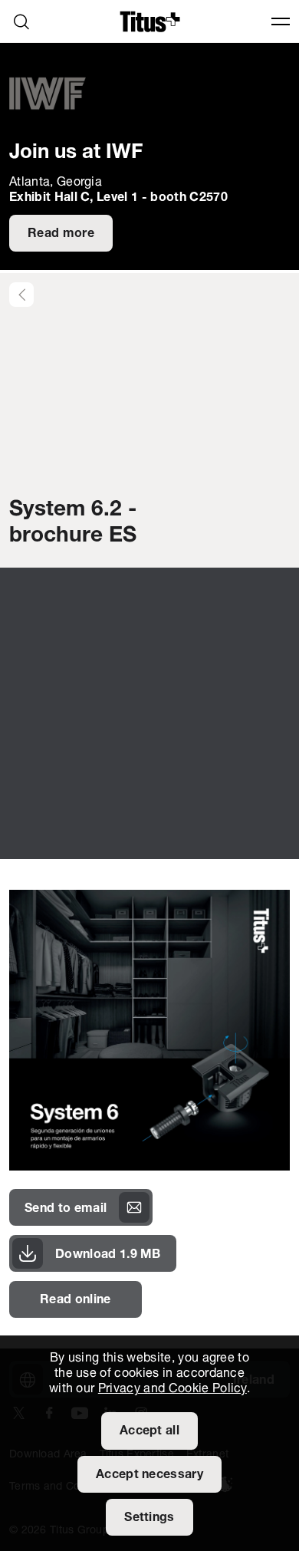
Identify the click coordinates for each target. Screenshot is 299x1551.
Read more (61, 234)
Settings (149, 1518)
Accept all (149, 1431)
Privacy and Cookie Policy (172, 1389)
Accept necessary (149, 1475)
